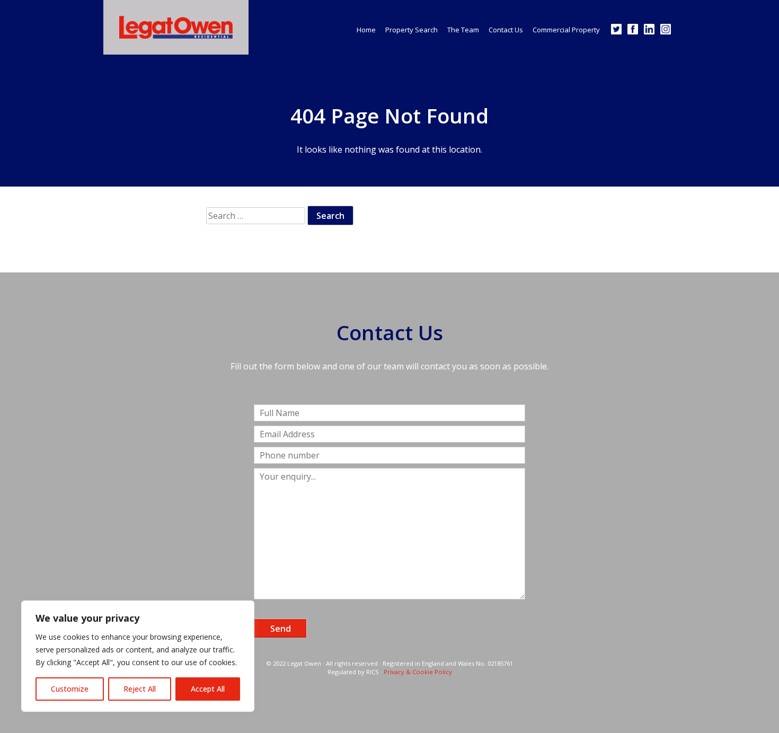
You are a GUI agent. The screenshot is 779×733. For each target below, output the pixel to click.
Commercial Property (566, 29)
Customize (69, 689)
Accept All (208, 689)
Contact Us (506, 29)
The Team (463, 29)
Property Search (411, 29)
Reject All (139, 689)
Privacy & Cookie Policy (418, 672)
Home (366, 29)
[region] (137, 656)
